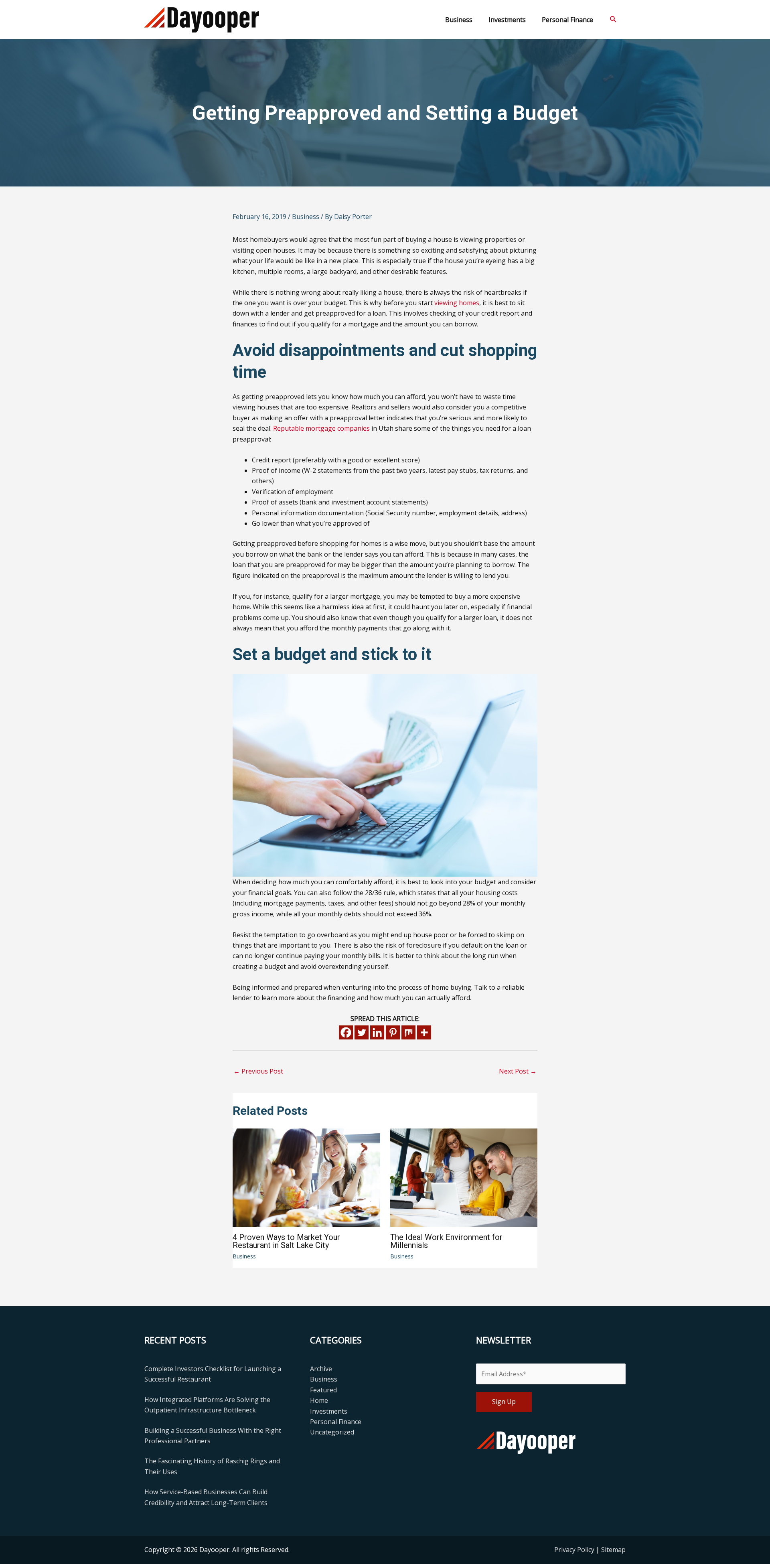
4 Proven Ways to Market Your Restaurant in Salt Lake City (286, 1241)
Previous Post (258, 1071)
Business (305, 216)
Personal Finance (335, 1421)
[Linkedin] (377, 1032)
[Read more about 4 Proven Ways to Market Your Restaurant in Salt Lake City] (306, 1177)
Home (319, 1400)
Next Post (518, 1071)
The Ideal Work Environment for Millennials (446, 1241)
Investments (328, 1411)
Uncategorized (332, 1432)
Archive (321, 1368)
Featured (323, 1390)
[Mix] (408, 1032)
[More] (424, 1032)
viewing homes (456, 302)
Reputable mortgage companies (321, 428)
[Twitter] (362, 1032)
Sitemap (613, 1549)
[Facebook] (346, 1032)
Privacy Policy (575, 1549)
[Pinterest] (393, 1032)
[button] (613, 19)
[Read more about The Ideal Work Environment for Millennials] (464, 1177)
